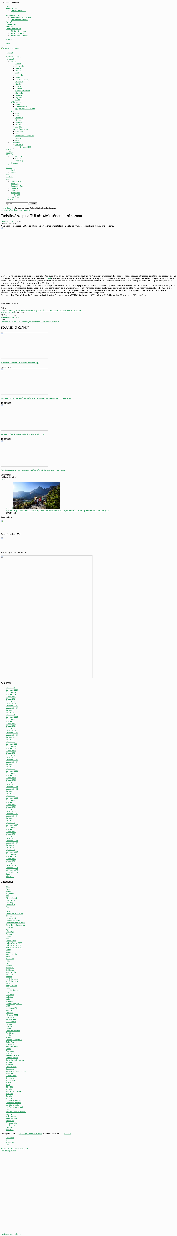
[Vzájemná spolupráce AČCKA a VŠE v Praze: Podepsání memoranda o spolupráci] (24, 394)
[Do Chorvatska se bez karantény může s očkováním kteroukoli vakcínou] (24, 466)
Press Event (15, 193)
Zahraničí (10, 59)
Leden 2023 (11, 784)
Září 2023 (10, 766)
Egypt (8, 929)
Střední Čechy (11, 1075)
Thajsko (18, 127)
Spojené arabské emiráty (25, 109)
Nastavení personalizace (11, 1234)
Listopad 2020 (12, 843)
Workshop (14, 184)
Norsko (18, 84)
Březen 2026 (11, 699)
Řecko (17, 100)
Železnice (14, 163)
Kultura (9, 988)
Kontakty (9, 26)
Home (3, 208)
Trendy (9, 1089)
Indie (17, 115)
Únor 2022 (10, 809)
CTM (8, 911)
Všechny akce (16, 181)
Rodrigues (10, 1051)
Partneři (9, 22)
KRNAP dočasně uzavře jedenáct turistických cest (23, 434)
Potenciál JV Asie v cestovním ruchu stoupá (20, 362)
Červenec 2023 (12, 771)
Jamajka (18, 138)
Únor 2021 (10, 836)
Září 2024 (10, 739)
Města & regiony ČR (14, 1003)
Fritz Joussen (16, 310)
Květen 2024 (11, 748)
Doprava (9, 154)
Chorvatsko (19, 66)
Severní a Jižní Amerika (19, 129)
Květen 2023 (11, 775)
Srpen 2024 (10, 741)
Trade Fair (14, 190)
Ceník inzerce (11, 24)
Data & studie (11, 918)
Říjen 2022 (10, 791)
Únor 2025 (10, 728)
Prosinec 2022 (12, 786)
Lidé (7, 165)
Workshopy (10, 1125)
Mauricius (19, 145)
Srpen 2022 (10, 795)
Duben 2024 (11, 750)
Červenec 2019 (12, 870)
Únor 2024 (10, 755)
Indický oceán (16, 142)
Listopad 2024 (12, 735)
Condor (18, 158)
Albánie (18, 64)
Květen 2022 (11, 802)
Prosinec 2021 (12, 813)
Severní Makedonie (22, 91)
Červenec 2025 (12, 717)
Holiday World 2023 (14, 945)
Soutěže (9, 177)
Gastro (13, 172)
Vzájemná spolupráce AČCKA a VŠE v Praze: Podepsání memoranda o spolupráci (36, 398)
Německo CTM (12, 1015)
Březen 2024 (11, 753)
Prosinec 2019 (12, 867)
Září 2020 (10, 847)
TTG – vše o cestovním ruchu (30, 1133)
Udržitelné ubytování (19, 35)
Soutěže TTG (11, 1066)
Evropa (13, 61)
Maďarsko (19, 75)
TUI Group (63, 310)
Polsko (18, 86)
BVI (16, 133)
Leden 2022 (11, 811)
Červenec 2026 (12, 690)
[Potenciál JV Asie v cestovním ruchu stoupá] (24, 358)
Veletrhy (9, 1114)
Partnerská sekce (13, 1030)
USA (17, 140)
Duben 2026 (11, 696)
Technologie (11, 1080)
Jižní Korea (19, 120)
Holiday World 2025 (14, 947)
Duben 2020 (11, 858)
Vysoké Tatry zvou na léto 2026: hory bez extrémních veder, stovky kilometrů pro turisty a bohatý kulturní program (57, 510)
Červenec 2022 (12, 798)
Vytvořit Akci (15, 197)
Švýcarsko (19, 97)
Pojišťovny (10, 1033)
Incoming (9, 952)
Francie (18, 70)
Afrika (8, 886)
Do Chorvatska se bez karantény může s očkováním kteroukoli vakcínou (33, 470)
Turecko (9, 1098)
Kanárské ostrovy (22, 79)
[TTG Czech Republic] (10, 48)
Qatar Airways (11, 1042)
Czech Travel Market (14, 913)
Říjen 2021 (10, 818)
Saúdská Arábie (21, 106)
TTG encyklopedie (13, 1091)
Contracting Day (17, 186)
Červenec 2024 (12, 744)
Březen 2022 (11, 807)
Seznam (9, 1062)
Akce (8, 889)
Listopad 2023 (12, 762)
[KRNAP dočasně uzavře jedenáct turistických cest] (24, 430)
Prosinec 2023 (12, 759)
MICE (12, 13)
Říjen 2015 (10, 874)
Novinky (19, 210)
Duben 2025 (11, 723)
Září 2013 (10, 876)
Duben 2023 (11, 777)
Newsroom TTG (7, 221)
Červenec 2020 (12, 852)
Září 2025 (10, 712)
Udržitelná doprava (18, 31)
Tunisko (9, 1096)
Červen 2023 (11, 773)
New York (10, 1017)
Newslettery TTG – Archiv (21, 17)
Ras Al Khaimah (12, 1046)
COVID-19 (5, 310)
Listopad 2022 (12, 789)
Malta (17, 77)
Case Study (10, 900)
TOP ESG (9, 1087)
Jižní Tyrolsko (11, 972)
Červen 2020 (11, 854)
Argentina (19, 131)
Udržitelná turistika (13, 29)
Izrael (17, 104)
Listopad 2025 (12, 708)
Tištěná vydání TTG (18, 11)
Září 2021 (10, 820)
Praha (8, 1037)
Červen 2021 (11, 827)
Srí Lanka (18, 124)
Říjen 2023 (10, 764)
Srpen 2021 (10, 822)
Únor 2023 (10, 782)
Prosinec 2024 (12, 732)
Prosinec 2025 (12, 705)
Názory (9, 1010)
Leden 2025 (11, 730)
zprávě (48, 278)
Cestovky (9, 152)
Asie (12, 111)
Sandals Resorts (12, 1055)
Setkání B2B (15, 195)
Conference (15, 188)
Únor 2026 (10, 701)
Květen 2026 (11, 694)
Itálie (17, 73)
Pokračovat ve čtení (10, 317)
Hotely (13, 170)
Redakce (67, 1133)
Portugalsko (36, 310)
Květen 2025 (11, 721)
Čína (17, 113)
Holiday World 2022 (14, 943)
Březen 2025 (11, 726)
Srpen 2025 (10, 714)
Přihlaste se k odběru (19, 20)
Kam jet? (9, 974)
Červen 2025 (11, 719)
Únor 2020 (10, 863)
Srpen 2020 (10, 849)
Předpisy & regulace (14, 1039)
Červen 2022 (11, 800)
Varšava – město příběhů (16, 1111)
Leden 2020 (11, 865)
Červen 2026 (11, 692)
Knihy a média (11, 985)
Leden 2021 (11, 838)
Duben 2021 (11, 831)
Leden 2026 (11, 703)
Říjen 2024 (10, 737)
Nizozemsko (11, 1021)
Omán (8, 1028)
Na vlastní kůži (25, 147)
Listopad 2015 (12, 872)
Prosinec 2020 (12, 840)
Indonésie (19, 118)
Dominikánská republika (24, 136)
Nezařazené (11, 1019)
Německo (19, 82)
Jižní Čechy (10, 967)
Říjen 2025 (10, 710)
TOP (8, 1084)
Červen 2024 (11, 746)
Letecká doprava (17, 156)
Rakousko (19, 88)
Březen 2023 (11, 780)
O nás (8, 6)
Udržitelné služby (17, 33)
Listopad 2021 (12, 816)
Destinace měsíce (13, 920)
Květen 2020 (11, 856)
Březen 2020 (11, 861)
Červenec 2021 (12, 825)
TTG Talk (9, 199)
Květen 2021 (11, 829)
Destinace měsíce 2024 (15, 922)
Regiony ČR (10, 149)
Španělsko (19, 95)
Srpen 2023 (10, 768)
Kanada (9, 976)
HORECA (9, 168)
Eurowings (19, 161)
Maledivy (18, 122)
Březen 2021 (11, 834)
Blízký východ (16, 102)
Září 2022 (10, 793)
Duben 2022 (11, 804)
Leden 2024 (11, 757)
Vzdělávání (10, 1120)
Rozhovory (10, 1053)
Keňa (8, 983)
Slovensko (19, 93)
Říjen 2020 (10, 845)
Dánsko (18, 68)
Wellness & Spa (12, 1123)
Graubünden (11, 940)
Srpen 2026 (10, 687)
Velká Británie (74, 310)
